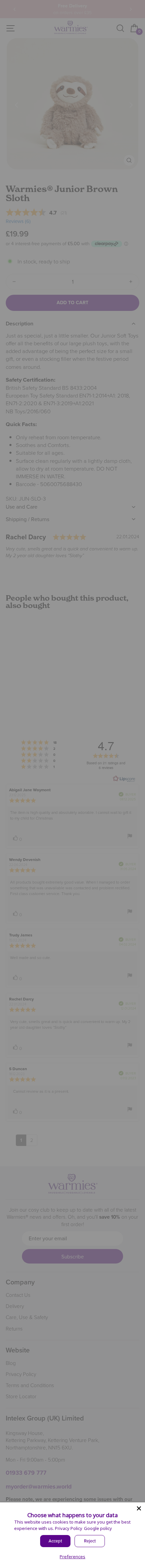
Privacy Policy (68, 1528)
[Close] (139, 1508)
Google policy (98, 1528)
